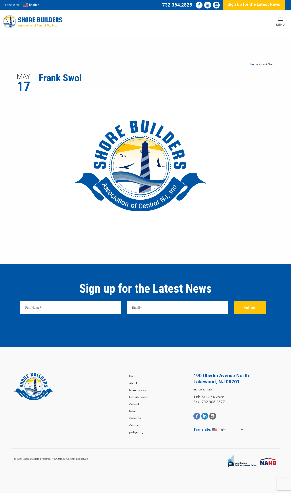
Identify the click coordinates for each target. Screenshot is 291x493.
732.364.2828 (177, 5)
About (133, 383)
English (33, 4)
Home (254, 64)
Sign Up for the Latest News (254, 4)
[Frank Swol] (140, 165)
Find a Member (138, 397)
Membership (137, 390)
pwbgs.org (136, 432)
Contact (134, 425)
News (132, 411)
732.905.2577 (213, 402)
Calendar (135, 404)
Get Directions (203, 389)
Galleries (135, 418)
